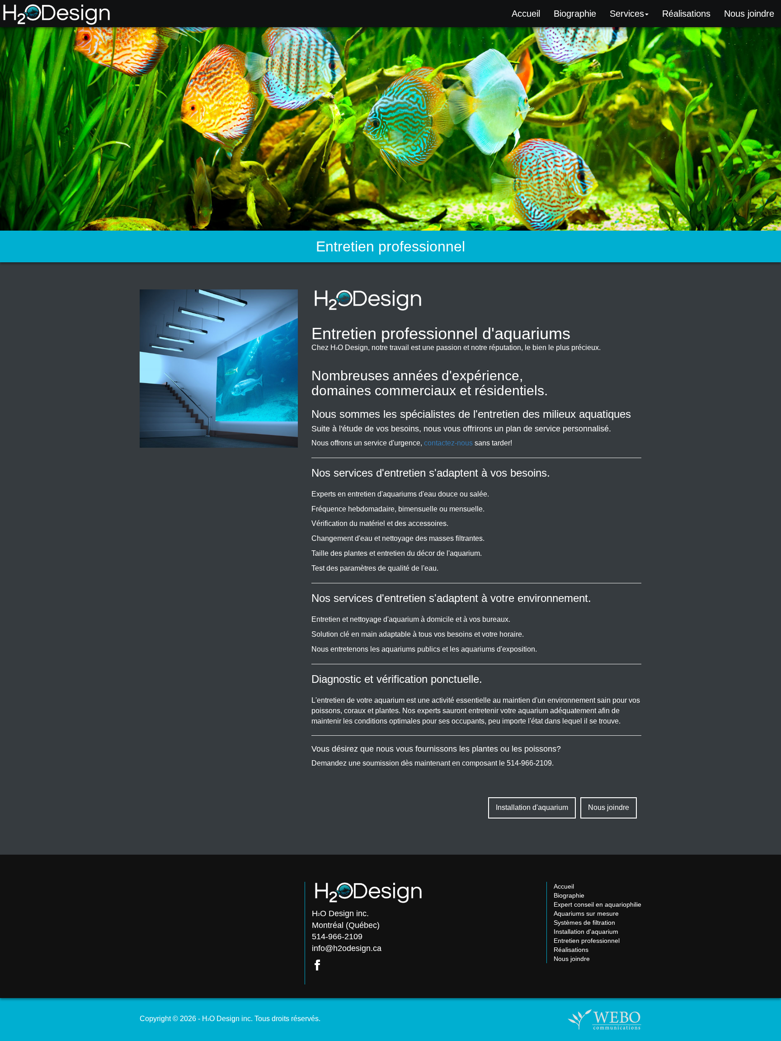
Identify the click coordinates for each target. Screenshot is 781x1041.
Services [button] (627, 14)
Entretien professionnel (587, 940)
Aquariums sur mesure (586, 913)
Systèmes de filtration (584, 922)
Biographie (575, 14)
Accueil (526, 14)
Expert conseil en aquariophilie (597, 904)
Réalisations (686, 14)
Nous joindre (608, 807)
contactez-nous (448, 443)
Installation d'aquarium (532, 807)
